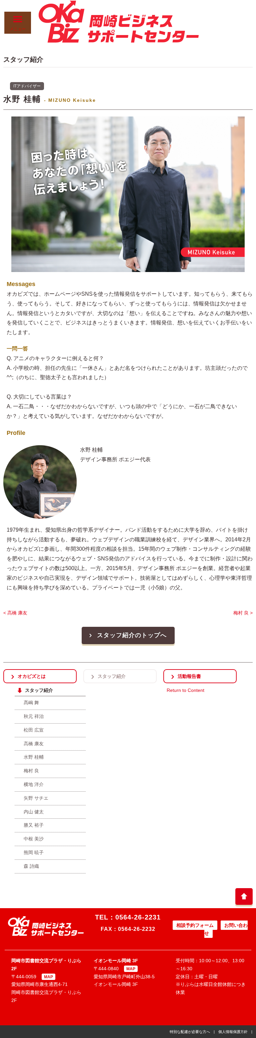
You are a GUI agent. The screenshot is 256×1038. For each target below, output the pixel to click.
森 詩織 (31, 866)
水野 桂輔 (34, 757)
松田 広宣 (34, 730)
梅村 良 (31, 770)
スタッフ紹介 (112, 676)
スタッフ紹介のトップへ (132, 635)
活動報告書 (189, 676)
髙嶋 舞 (31, 702)
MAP (48, 977)
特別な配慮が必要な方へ (190, 1032)
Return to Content (185, 690)
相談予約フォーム (195, 925)
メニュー (18, 29)
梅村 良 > (243, 612)
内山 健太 (34, 811)
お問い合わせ (226, 929)
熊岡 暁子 (34, 852)
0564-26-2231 (138, 917)
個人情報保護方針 (233, 1032)
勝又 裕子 (34, 825)
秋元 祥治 (34, 716)
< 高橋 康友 (15, 612)
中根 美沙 (34, 838)
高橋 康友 (34, 743)
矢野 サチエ (36, 798)
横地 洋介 (34, 784)
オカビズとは (32, 676)
